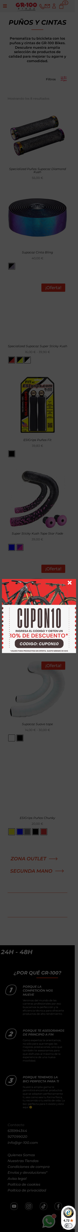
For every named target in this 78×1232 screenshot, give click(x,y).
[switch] (68, 1225)
